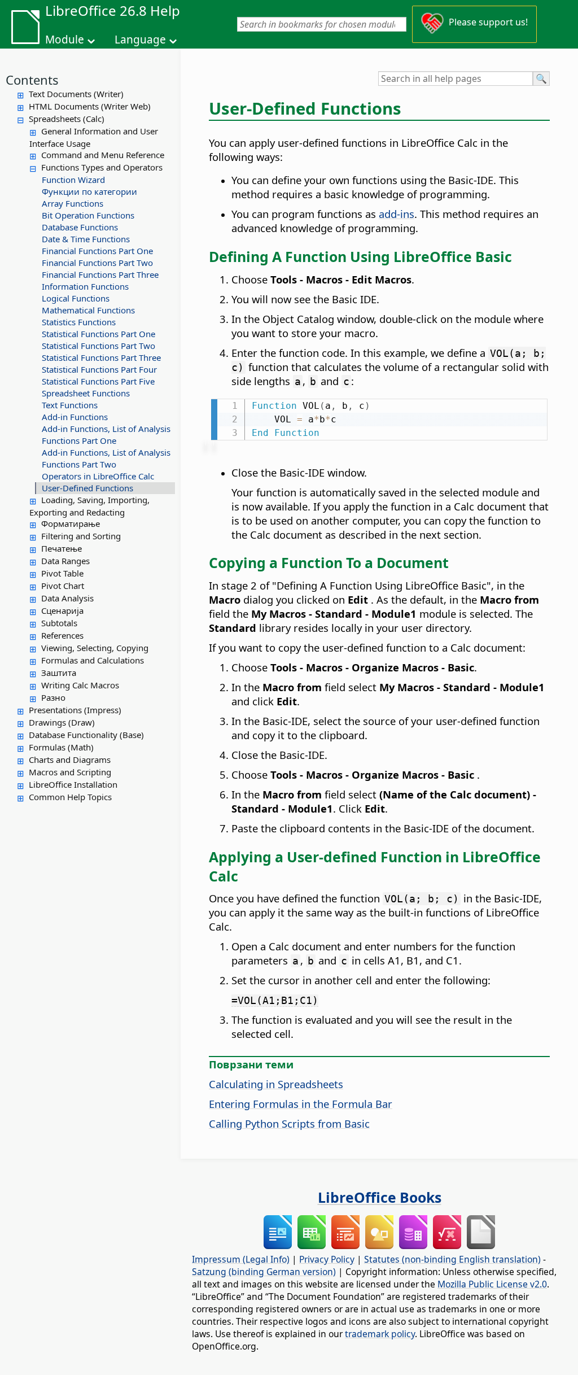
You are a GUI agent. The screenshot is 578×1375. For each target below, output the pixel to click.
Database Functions (80, 227)
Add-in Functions (75, 416)
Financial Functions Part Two (97, 262)
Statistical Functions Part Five (98, 381)
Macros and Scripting (70, 772)
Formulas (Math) (61, 747)
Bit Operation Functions (88, 215)
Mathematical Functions (88, 310)
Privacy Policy (326, 1259)
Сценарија (62, 610)
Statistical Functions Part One (98, 333)
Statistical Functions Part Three (101, 357)
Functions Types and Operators (102, 167)
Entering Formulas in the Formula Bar (300, 1104)
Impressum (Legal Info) (241, 1259)
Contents (32, 79)
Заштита (58, 672)
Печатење (61, 548)
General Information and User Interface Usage (93, 137)
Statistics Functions (79, 322)
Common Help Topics (70, 796)
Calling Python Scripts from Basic (289, 1123)
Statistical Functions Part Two (98, 345)
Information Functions (85, 286)
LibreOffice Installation (73, 784)
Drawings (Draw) (62, 722)
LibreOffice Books (379, 1197)
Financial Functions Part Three (100, 274)
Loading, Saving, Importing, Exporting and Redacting (89, 506)
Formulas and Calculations (92, 660)
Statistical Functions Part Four (99, 369)
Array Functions (72, 203)
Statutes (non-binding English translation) (452, 1259)
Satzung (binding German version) (264, 1271)
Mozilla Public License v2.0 (492, 1284)
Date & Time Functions (86, 239)
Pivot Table (62, 573)
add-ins (396, 214)
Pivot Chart (62, 585)
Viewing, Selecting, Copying (94, 647)
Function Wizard (73, 179)
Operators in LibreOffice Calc (98, 476)
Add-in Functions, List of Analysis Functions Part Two (106, 458)
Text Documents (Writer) (76, 93)
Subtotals (59, 622)
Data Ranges (65, 560)
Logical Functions (76, 298)
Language (140, 39)
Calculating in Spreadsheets (276, 1084)
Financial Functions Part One (97, 250)
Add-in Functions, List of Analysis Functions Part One (106, 434)
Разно (53, 697)
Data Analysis (67, 598)
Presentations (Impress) (75, 709)
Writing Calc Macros (80, 685)
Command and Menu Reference (102, 154)
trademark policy (380, 1334)
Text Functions (70, 405)
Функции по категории (89, 191)
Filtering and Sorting (81, 536)
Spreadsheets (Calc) (66, 118)
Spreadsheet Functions (86, 393)
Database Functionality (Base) (86, 734)
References (62, 635)
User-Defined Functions (87, 488)
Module (64, 39)
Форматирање (70, 523)
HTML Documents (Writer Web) (90, 106)
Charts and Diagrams (70, 759)
